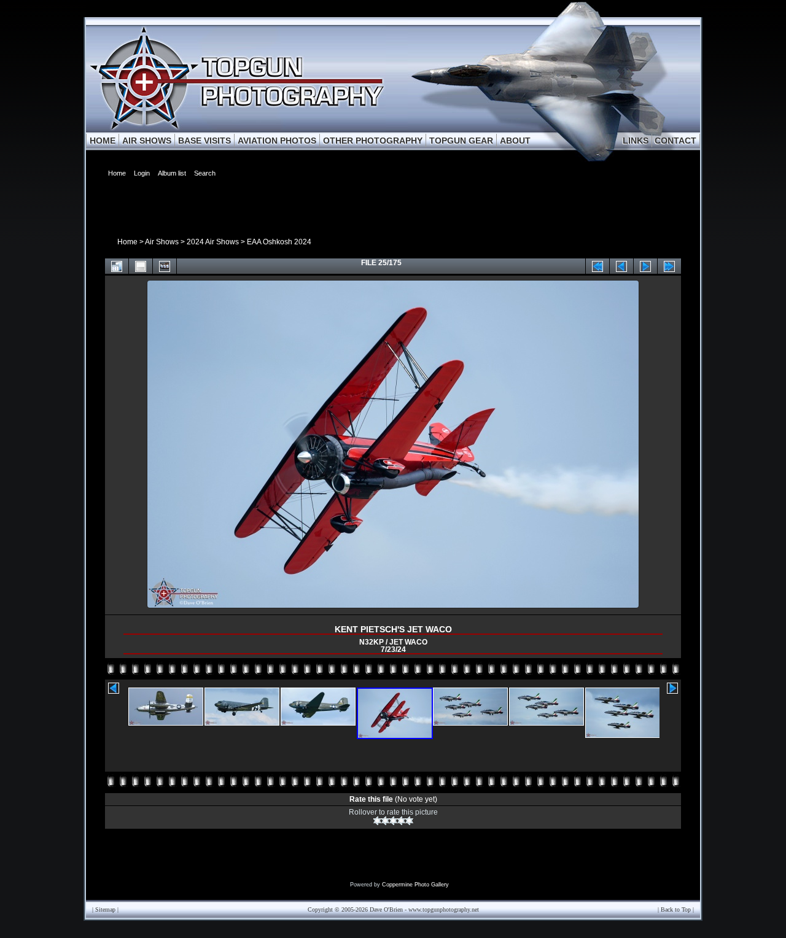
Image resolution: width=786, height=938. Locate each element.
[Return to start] (597, 266)
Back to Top (676, 909)
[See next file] (645, 266)
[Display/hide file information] (140, 266)
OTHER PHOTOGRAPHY (372, 140)
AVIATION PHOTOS (277, 140)
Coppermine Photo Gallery (415, 885)
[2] (385, 820)
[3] (393, 820)
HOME (102, 140)
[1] (377, 820)
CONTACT (675, 140)
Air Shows (162, 242)
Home (127, 242)
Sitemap (105, 909)
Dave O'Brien (386, 909)
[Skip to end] (669, 266)
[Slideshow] (164, 266)
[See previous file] (621, 266)
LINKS (635, 140)
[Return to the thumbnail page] (116, 266)
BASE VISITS (204, 140)
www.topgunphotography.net (443, 909)
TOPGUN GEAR (461, 140)
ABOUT (515, 140)
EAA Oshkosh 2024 (279, 242)
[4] (401, 820)
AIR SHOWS (146, 140)
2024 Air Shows (213, 242)
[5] (409, 820)
